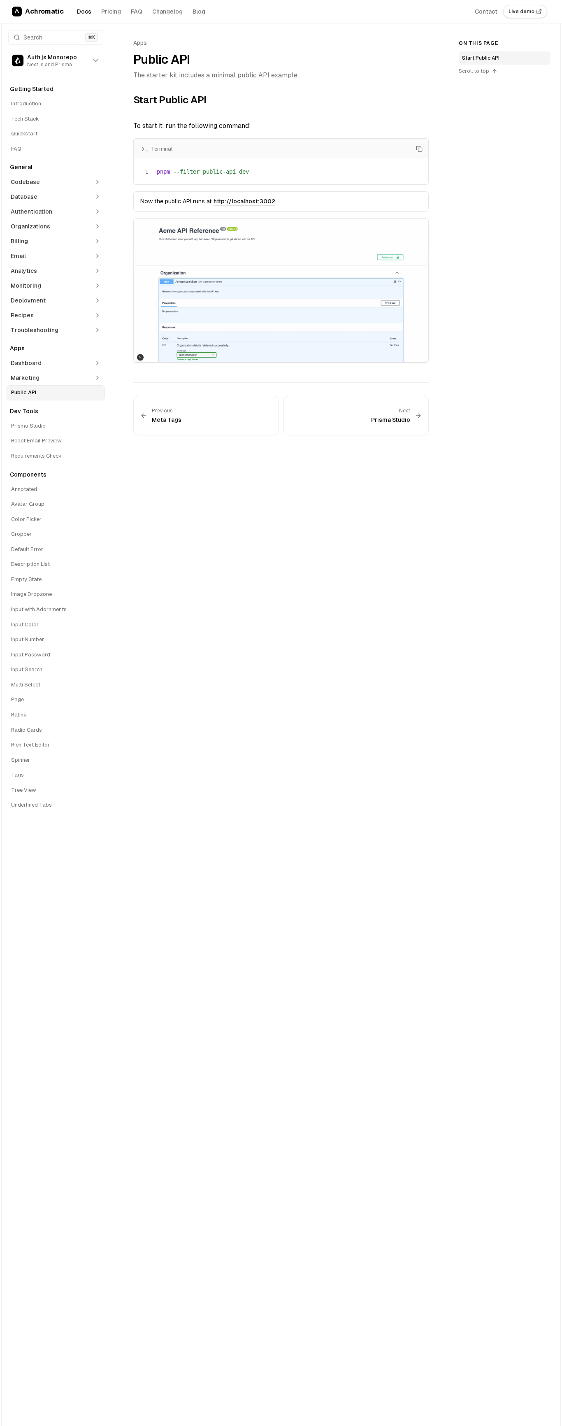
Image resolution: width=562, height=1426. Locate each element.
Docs (84, 11)
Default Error (27, 549)
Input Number (27, 639)
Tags (17, 775)
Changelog (167, 11)
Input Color (25, 624)
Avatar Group (27, 504)
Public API (23, 392)
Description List (30, 564)
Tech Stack (25, 119)
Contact (486, 11)
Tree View (23, 790)
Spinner (20, 760)
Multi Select (25, 685)
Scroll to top (474, 71)
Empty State (26, 579)
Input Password (30, 654)
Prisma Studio (28, 426)
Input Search (26, 669)
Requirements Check (36, 456)
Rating (19, 715)
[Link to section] (128, 101)
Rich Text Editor (30, 745)
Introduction (26, 103)
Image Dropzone (31, 594)
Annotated (24, 489)
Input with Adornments (39, 609)
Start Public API (480, 58)
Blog (199, 11)
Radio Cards (26, 730)
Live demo (521, 11)
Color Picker (26, 519)
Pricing (111, 11)
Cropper (21, 534)
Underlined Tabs (31, 805)
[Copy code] (419, 149)
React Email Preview (36, 440)
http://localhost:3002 (244, 201)
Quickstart (24, 133)
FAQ (136, 11)
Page (17, 699)
